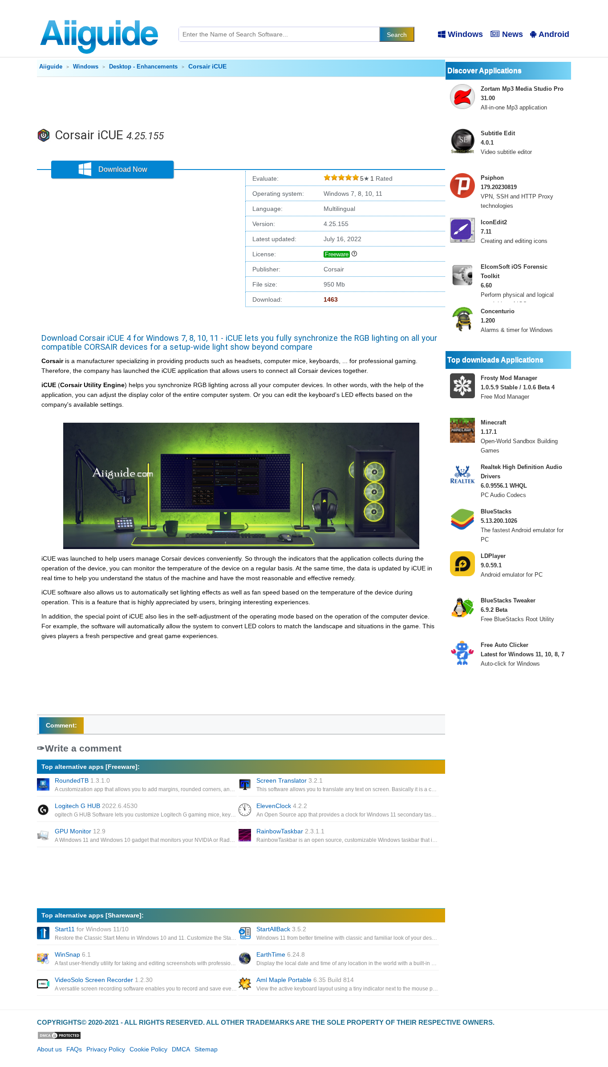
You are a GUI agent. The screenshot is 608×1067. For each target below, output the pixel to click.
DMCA (181, 1049)
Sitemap (206, 1049)
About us (49, 1049)
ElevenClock (281, 805)
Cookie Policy (148, 1049)
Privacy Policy (105, 1049)
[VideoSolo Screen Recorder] (44, 985)
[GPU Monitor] (44, 836)
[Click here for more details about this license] (354, 254)
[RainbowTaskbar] (246, 836)
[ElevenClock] (246, 811)
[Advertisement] (241, 101)
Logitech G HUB (96, 805)
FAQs (74, 1049)
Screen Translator (289, 780)
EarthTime (280, 954)
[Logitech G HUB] (44, 811)
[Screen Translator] (246, 785)
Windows (465, 34)
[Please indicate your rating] (327, 178)
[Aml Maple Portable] (246, 985)
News (512, 34)
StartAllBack (281, 929)
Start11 (92, 929)
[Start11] (44, 934)
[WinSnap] (44, 959)
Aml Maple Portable (305, 979)
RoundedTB (82, 780)
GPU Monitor (80, 831)
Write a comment (83, 748)
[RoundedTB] (44, 785)
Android (554, 34)
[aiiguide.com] (100, 15)
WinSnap (73, 954)
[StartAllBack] (246, 934)
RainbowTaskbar (290, 831)
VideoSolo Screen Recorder (104, 979)
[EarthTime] (246, 959)
